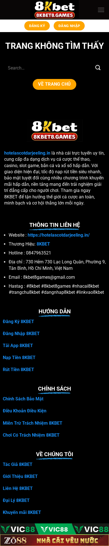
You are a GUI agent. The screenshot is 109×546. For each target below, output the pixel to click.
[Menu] (101, 10)
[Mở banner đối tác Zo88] (54, 540)
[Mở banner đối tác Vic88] (54, 529)
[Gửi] (98, 67)
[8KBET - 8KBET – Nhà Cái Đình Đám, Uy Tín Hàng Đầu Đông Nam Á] (55, 10)
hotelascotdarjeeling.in (27, 153)
